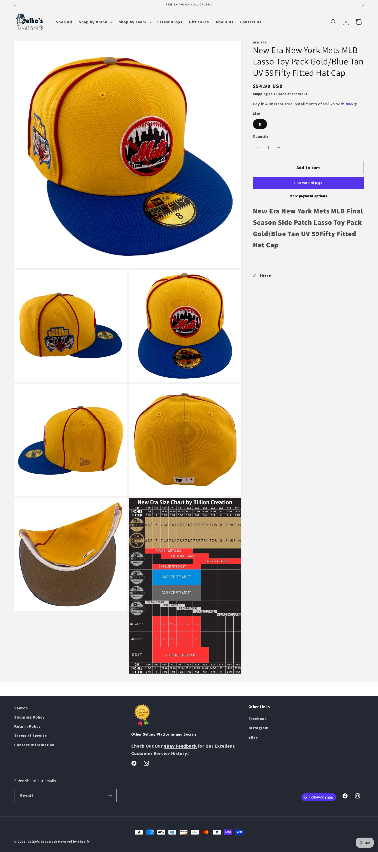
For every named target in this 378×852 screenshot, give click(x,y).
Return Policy (27, 726)
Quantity (261, 136)
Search (21, 707)
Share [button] (265, 275)
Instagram (258, 728)
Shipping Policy (29, 717)
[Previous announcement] (15, 5)
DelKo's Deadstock (42, 841)
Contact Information (34, 745)
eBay (253, 737)
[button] (95, 22)
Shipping (260, 94)
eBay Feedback (180, 746)
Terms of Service (30, 735)
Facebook (257, 718)
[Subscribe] (110, 795)
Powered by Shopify (74, 841)
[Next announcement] (363, 5)
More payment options (308, 196)
